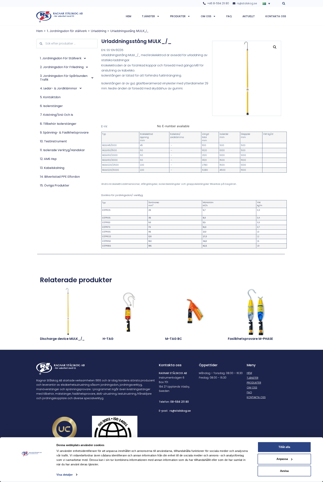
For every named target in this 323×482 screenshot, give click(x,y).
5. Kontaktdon (50, 97)
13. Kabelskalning (52, 168)
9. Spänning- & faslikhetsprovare (64, 132)
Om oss (206, 16)
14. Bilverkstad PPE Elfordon (60, 177)
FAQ (229, 16)
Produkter (178, 16)
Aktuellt (248, 16)
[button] (284, 3)
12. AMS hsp (48, 159)
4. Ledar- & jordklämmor (58, 88)
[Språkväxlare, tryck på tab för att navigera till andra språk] (267, 3)
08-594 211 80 (179, 402)
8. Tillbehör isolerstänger (58, 124)
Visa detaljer (64, 474)
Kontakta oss (275, 16)
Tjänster (148, 16)
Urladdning (98, 31)
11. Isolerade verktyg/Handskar (62, 150)
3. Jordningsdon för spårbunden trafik (63, 78)
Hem (128, 16)
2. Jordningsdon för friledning (62, 67)
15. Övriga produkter (54, 185)
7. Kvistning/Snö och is (56, 115)
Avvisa (284, 470)
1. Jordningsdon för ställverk (67, 31)
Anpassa (282, 458)
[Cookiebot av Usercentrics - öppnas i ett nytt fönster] (31, 475)
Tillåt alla (284, 447)
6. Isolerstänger (51, 106)
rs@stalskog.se (180, 411)
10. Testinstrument (53, 141)
